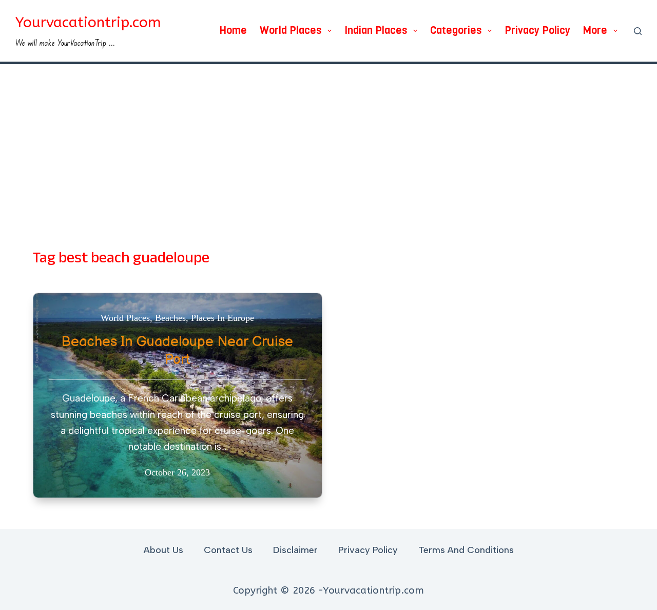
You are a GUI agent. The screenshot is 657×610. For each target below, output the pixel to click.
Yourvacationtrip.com (88, 22)
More (595, 30)
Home (233, 30)
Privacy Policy (537, 30)
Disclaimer (295, 550)
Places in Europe (222, 318)
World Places (290, 30)
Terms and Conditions (466, 550)
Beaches (170, 318)
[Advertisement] (328, 141)
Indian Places (375, 30)
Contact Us (228, 550)
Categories (455, 30)
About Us (163, 550)
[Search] (638, 31)
